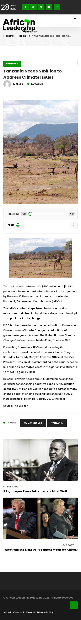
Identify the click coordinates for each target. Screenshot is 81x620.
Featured (12, 63)
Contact (18, 612)
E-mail (30, 612)
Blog (22, 36)
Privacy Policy (45, 612)
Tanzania (57, 422)
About (7, 612)
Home (10, 36)
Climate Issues (33, 422)
